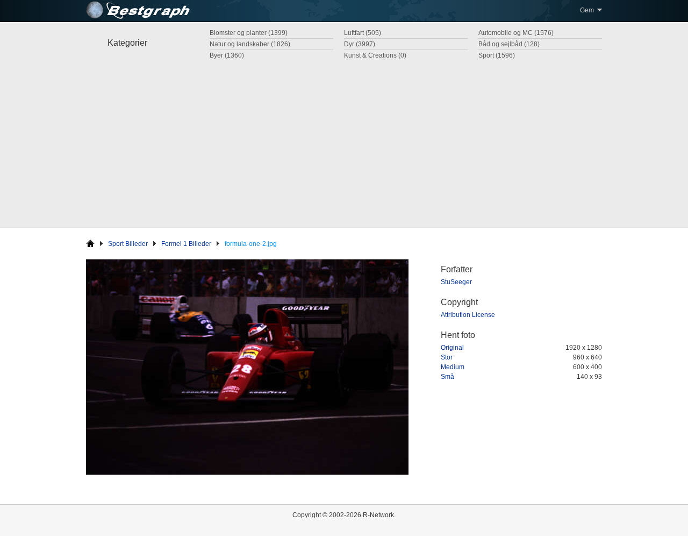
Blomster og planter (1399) (249, 33)
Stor (447, 357)
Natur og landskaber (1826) (250, 44)
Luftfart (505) (362, 33)
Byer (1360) (227, 55)
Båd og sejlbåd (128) (509, 44)
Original (452, 347)
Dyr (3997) (359, 44)
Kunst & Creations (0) (375, 55)
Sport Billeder (128, 244)
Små (447, 376)
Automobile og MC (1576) (516, 33)
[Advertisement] (344, 141)
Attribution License (468, 315)
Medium (452, 367)
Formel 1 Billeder (186, 244)
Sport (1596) (496, 55)
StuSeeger (456, 282)
